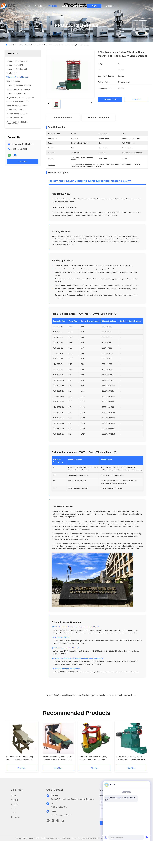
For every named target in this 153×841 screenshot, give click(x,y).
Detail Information (63, 117)
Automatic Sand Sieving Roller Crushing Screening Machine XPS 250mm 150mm (130, 758)
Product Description (98, 117)
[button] (9, 744)
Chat (94, 6)
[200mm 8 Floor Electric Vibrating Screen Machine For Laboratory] (94, 738)
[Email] (15, 155)
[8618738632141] (62, 821)
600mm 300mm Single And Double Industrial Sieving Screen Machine (57, 758)
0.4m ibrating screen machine (94, 695)
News (13, 808)
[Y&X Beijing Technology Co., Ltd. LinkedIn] (58, 821)
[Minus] (147, 784)
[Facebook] (53, 821)
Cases (13, 813)
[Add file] (105, 837)
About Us (39, 6)
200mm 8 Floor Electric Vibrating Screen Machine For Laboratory (93, 758)
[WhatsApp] (9, 155)
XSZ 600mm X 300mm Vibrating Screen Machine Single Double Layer (19, 758)
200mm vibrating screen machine (65, 695)
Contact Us (78, 6)
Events (65, 6)
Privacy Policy (21, 838)
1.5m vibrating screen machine (121, 695)
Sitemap (31, 838)
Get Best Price (110, 99)
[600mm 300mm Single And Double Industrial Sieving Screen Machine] (58, 738)
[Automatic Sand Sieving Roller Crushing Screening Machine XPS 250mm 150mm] (131, 738)
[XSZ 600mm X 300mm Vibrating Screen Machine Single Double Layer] (21, 738)
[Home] (8, 6)
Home (27, 6)
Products (52, 6)
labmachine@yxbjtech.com (22, 144)
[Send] (147, 837)
